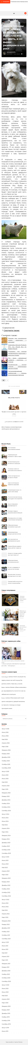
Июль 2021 (5, 946)
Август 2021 (5, 942)
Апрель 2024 (6, 828)
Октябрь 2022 (6, 892)
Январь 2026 (6, 753)
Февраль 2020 (6, 1006)
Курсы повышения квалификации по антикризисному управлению (13, 505)
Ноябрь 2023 (6, 846)
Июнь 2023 (5, 864)
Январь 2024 (6, 839)
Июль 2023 (5, 860)
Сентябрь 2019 (6, 1024)
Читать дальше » (11, 665)
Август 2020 (5, 985)
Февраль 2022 (6, 921)
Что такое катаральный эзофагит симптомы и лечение (17, 360)
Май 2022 (5, 910)
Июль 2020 (5, 988)
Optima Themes (18, 1042)
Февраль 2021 (6, 963)
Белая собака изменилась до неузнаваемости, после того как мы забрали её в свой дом (14, 691)
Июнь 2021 (5, 949)
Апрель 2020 (6, 999)
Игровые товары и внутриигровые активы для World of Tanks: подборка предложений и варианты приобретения (15, 512)
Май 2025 (5, 782)
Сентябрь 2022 (6, 896)
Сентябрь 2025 (6, 768)
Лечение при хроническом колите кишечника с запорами (17, 340)
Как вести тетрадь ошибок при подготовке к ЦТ (15, 554)
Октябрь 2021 (6, 935)
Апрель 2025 (5, 785)
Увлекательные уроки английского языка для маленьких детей (14, 462)
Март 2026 (5, 746)
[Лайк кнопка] (3, 380)
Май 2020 (5, 995)
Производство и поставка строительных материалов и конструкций (15, 519)
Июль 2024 (5, 817)
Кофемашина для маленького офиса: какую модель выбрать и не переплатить (14, 455)
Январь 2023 (6, 881)
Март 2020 (5, 1002)
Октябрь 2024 (6, 807)
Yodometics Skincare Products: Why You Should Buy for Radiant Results (17, 346)
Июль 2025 (5, 775)
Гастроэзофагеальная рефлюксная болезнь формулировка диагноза (17, 373)
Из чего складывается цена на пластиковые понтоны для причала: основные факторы (14, 568)
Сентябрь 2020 (6, 981)
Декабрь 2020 (6, 970)
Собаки (7, 22)
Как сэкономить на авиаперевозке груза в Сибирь (14, 540)
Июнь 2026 (5, 736)
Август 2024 (5, 814)
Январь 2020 (6, 1010)
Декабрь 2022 (6, 885)
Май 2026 (5, 739)
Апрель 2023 (5, 871)
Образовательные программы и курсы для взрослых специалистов (14, 526)
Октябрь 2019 (6, 1020)
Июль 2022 (5, 903)
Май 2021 (4, 953)
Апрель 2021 (5, 956)
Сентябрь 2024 (6, 810)
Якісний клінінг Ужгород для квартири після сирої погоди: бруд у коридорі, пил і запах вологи (14, 575)
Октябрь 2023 (6, 849)
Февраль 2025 (6, 793)
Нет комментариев (14, 386)
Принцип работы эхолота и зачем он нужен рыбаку (15, 582)
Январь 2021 (5, 967)
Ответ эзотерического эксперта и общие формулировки (14, 477)
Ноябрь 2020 (6, 974)
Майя (3, 687)
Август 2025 (5, 771)
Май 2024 (5, 825)
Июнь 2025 (5, 778)
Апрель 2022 (5, 914)
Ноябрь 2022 (6, 889)
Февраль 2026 (6, 750)
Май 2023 (5, 867)
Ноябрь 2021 (5, 931)
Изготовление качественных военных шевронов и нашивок (14, 448)
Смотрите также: (12, 330)
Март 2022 (5, 917)
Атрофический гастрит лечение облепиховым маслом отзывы (17, 366)
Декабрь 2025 (6, 757)
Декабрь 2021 (6, 928)
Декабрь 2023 (6, 842)
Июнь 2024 (5, 821)
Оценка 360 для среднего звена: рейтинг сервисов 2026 (14, 547)
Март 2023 (5, 874)
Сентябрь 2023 (6, 853)
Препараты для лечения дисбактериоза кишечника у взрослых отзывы (17, 353)
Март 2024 (5, 832)
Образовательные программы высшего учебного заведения (13, 561)
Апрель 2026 (5, 743)
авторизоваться (15, 429)
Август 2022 (5, 899)
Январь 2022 (6, 924)
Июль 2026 (5, 732)
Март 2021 (5, 960)
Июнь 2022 (5, 906)
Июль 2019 (5, 1031)
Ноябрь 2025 (6, 761)
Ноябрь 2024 (6, 803)
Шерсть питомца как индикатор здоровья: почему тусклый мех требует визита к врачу (14, 484)
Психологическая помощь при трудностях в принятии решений (15, 498)
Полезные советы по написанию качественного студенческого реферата (15, 470)
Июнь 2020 (5, 992)
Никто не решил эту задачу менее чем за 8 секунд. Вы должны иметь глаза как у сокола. (14, 680)
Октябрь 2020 (6, 978)
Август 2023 (5, 857)
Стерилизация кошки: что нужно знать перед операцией (14, 491)
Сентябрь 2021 (6, 938)
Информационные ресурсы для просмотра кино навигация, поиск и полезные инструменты (14, 533)
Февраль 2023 (6, 878)
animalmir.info (11, 52)
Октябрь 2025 (6, 764)
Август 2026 (5, 728)
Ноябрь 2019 (6, 1017)
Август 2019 (5, 1027)
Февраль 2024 (6, 835)
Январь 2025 (6, 796)
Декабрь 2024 (6, 800)
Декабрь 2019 (6, 1013)
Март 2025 (5, 789)
